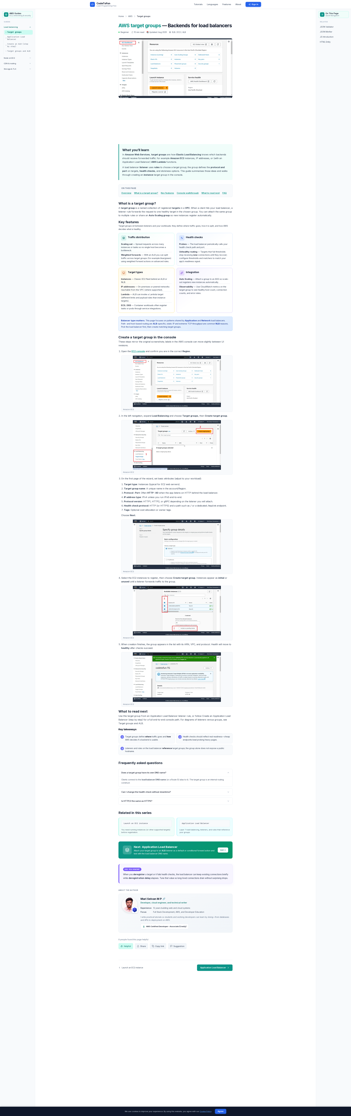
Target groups (14, 32)
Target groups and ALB (18, 51)
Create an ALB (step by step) (17, 45)
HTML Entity (325, 42)
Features (226, 4)
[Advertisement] (175, 120)
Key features (167, 193)
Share (143, 946)
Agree (220, 1111)
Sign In (255, 4)
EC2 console (138, 351)
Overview (126, 193)
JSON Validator (327, 27)
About (238, 4)
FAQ (224, 193)
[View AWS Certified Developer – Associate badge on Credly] (135, 910)
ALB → (223, 850)
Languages (212, 4)
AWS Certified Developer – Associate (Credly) (166, 926)
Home (121, 16)
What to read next (210, 193)
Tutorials (198, 4)
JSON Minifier (326, 32)
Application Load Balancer (16, 38)
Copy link (159, 946)
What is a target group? (146, 193)
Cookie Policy (205, 1111)
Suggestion (178, 946)
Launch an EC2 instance (136, 823)
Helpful (127, 946)
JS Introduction (326, 37)
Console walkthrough (188, 193)
